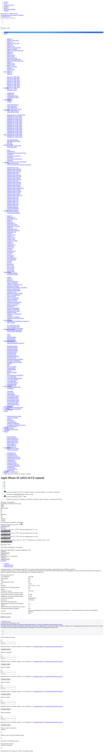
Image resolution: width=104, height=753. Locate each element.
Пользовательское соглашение (9, 624)
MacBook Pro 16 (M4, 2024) (14, 131)
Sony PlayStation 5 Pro (13, 327)
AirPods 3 (9, 100)
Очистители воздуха (13, 163)
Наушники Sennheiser (13, 356)
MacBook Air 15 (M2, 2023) (14, 123)
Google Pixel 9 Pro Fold (13, 466)
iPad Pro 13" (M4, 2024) (13, 84)
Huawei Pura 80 (11, 436)
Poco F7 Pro (10, 265)
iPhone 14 (9, 68)
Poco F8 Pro (10, 252)
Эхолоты (9, 419)
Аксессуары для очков (13, 303)
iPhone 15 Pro (10, 65)
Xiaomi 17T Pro (11, 237)
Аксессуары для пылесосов (14, 159)
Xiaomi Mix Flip (11, 259)
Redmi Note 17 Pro (12, 218)
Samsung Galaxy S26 (12, 167)
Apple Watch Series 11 (13, 104)
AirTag (9, 319)
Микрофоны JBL (12, 384)
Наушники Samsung (12, 207)
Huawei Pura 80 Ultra (12, 439)
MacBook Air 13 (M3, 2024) (14, 119)
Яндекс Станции (11, 366)
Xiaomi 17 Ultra (11, 235)
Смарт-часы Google (12, 472)
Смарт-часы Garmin (12, 417)
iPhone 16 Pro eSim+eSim (14, 59)
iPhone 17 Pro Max (12, 49)
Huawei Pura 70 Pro (12, 441)
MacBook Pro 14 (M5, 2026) (14, 129)
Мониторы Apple (12, 147)
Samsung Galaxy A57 (12, 197)
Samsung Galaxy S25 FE (13, 178)
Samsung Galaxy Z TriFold (14, 191)
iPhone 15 (9, 62)
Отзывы (6, 10)
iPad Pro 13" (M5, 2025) (13, 87)
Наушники (10, 157)
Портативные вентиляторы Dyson (16, 153)
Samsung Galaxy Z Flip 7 (13, 194)
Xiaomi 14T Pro (11, 251)
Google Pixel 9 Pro (12, 463)
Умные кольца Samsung (13, 213)
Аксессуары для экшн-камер (15, 407)
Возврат (6, 8)
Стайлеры (10, 154)
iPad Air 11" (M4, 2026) (13, 78)
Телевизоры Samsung (13, 211)
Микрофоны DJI (11, 385)
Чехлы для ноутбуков (13, 297)
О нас (5, 3)
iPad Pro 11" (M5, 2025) (13, 85)
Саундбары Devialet (12, 382)
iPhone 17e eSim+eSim (13, 43)
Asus (8, 334)
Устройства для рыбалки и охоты (16, 425)
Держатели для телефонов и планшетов (18, 321)
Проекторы (10, 406)
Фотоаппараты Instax (13, 398)
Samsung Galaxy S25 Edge (14, 179)
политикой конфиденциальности (54, 646)
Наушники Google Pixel (13, 360)
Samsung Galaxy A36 (12, 201)
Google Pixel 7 (11, 470)
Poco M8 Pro (10, 257)
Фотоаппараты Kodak (13, 395)
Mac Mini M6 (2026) (12, 139)
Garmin (6, 411)
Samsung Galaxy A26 (12, 204)
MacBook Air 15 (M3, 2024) (14, 125)
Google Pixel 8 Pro (12, 469)
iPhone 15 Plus (11, 63)
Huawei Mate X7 (11, 444)
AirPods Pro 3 (10, 94)
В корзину (3, 527)
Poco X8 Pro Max (11, 258)
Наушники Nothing (12, 349)
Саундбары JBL (11, 381)
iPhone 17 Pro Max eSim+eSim (15, 50)
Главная (6, 2)
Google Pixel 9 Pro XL (13, 464)
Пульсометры (11, 420)
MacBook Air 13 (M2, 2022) (14, 118)
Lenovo (9, 335)
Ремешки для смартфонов (14, 314)
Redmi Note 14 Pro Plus (13, 230)
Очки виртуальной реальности (15, 343)
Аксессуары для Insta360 (14, 409)
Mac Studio (10, 144)
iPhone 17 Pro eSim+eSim (14, 47)
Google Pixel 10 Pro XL (13, 457)
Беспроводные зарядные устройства (17, 287)
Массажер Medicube (12, 281)
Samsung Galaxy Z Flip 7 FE (14, 195)
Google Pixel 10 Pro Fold (13, 458)
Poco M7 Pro (10, 246)
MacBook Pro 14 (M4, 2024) (14, 134)
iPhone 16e (10, 52)
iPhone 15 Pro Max (12, 66)
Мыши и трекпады (12, 305)
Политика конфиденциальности (27, 624)
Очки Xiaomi (10, 271)
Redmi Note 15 (11, 223)
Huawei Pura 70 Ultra (12, 442)
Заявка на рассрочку (6, 541)
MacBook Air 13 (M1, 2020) (14, 116)
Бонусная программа (9, 9)
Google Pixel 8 (11, 467)
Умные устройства (12, 283)
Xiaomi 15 (10, 242)
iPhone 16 (9, 53)
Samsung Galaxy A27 (12, 202)
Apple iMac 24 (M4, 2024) (14, 145)
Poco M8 (9, 249)
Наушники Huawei (12, 347)
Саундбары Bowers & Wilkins (15, 375)
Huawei (6, 431)
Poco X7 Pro (10, 255)
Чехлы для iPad (11, 296)
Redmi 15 (9, 220)
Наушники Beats (11, 354)
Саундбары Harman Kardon (14, 378)
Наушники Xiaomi (12, 352)
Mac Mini (9, 142)
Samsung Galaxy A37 (12, 199)
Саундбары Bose (11, 376)
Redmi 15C (10, 221)
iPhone (5, 33)
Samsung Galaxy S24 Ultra (14, 183)
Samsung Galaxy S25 (12, 173)
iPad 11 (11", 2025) (12, 88)
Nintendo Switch (11, 340)
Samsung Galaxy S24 (12, 180)
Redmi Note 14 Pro (12, 229)
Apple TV (9, 278)
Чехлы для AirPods (12, 299)
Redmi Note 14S (11, 232)
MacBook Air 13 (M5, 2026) (14, 122)
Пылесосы (10, 160)
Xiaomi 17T (10, 236)
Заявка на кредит (5, 531)
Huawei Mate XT (11, 445)
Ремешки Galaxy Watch (13, 311)
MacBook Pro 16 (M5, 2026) (14, 135)
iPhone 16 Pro (10, 56)
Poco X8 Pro (10, 268)
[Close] (1, 640)
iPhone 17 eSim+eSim (13, 40)
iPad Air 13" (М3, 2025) (13, 80)
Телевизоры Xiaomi (12, 274)
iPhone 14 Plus (11, 69)
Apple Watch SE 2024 (13, 112)
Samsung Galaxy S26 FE (13, 172)
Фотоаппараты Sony (12, 397)
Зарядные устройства (13, 286)
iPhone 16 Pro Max (12, 58)
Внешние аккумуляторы (14, 290)
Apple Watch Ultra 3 (12, 107)
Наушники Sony (11, 353)
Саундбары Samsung (12, 379)
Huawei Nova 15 (11, 447)
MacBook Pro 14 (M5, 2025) (14, 137)
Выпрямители (11, 151)
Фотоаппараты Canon (13, 400)
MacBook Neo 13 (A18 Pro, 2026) (16, 115)
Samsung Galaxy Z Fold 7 (14, 192)
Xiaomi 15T (10, 243)
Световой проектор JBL (13, 387)
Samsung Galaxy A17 (12, 205)
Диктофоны (10, 388)
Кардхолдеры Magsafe (13, 308)
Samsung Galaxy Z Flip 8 (13, 189)
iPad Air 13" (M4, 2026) (13, 81)
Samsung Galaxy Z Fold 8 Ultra (15, 188)
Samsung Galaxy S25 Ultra (14, 176)
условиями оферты (38, 646)
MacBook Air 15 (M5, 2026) (14, 128)
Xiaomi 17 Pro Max (12, 240)
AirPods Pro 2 (10, 93)
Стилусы (9, 315)
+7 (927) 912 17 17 (6, 16)
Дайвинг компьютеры (13, 423)
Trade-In (6, 32)
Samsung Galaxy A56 (12, 198)
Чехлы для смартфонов (13, 295)
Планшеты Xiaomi (12, 273)
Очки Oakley (10, 393)
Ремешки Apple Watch (13, 309)
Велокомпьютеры (12, 426)
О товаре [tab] (6, 563)
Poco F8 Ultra (10, 270)
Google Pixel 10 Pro (12, 455)
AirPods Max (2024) (12, 96)
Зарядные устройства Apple (14, 284)
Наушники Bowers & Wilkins (15, 359)
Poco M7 (9, 261)
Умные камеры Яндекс (13, 404)
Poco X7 (9, 254)
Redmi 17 (9, 216)
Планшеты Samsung (12, 210)
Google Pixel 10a (11, 454)
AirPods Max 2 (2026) (13, 97)
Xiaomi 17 (10, 233)
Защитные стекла (12, 292)
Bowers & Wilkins (12, 372)
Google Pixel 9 (11, 460)
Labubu (9, 277)
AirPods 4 (9, 99)
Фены (8, 150)
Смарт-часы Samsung (13, 208)
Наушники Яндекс (12, 346)
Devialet (9, 371)
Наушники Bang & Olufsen (14, 362)
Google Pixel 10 (11, 452)
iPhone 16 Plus (11, 55)
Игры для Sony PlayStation (14, 331)
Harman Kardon (11, 368)
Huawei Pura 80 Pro (12, 438)
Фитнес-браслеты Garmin (14, 416)
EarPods (9, 101)
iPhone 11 (9, 74)
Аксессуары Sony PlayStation (15, 328)
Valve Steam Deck (12, 341)
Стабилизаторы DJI (12, 403)
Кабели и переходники (13, 289)
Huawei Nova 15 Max (13, 448)
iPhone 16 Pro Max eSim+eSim (15, 61)
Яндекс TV (10, 280)
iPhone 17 (9, 39)
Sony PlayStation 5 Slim (13, 325)
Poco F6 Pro (10, 264)
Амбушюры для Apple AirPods (15, 318)
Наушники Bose (11, 357)
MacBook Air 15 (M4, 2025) (14, 126)
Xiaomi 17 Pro (11, 239)
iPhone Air (10, 44)
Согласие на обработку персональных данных (50, 624)
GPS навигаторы (11, 422)
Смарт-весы (10, 428)
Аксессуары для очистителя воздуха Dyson (19, 164)
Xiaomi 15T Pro (11, 245)
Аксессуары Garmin (12, 429)
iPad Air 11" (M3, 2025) (13, 77)
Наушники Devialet (12, 350)
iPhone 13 (9, 71)
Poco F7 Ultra (10, 267)
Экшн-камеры (11, 394)
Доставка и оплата (9, 5)
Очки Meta (10, 391)
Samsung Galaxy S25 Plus (14, 175)
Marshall (9, 363)
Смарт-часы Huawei (12, 450)
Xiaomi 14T (10, 248)
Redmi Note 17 (11, 217)
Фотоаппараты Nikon (13, 401)
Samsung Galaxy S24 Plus (14, 182)
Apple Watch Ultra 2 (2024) (14, 109)
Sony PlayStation (11, 337)
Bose (8, 374)
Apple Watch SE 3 (12, 106)
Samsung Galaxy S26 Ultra (14, 170)
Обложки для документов (14, 302)
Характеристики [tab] (8, 565)
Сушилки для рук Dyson (14, 156)
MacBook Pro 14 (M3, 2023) (14, 132)
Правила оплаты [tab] (8, 566)
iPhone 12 (9, 72)
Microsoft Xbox (11, 338)
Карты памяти (11, 322)
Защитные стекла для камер (15, 293)
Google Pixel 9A (11, 461)
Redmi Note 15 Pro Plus (13, 226)
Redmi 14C (10, 227)
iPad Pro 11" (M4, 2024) (13, 82)
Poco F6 (9, 262)
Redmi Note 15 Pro (12, 224)
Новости (6, 6)
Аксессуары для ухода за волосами (16, 161)
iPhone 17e (10, 41)
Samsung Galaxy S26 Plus (14, 169)
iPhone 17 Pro (10, 46)
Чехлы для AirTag (12, 300)
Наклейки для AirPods (13, 316)
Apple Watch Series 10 (13, 110)
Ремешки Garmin (11, 312)
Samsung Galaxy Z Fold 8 (14, 186)
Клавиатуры (10, 306)
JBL (8, 365)
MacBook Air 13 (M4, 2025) (14, 120)
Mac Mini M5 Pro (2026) (13, 141)
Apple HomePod (11, 369)
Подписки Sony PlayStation (14, 330)
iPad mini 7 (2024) (12, 90)
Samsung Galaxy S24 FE (13, 185)
